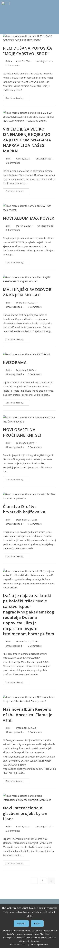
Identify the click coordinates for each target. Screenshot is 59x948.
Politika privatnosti (39, 944)
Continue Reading (17, 97)
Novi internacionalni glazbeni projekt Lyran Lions (25, 813)
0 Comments (13, 65)
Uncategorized (43, 61)
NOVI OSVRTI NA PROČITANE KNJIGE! (22, 432)
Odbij (37, 923)
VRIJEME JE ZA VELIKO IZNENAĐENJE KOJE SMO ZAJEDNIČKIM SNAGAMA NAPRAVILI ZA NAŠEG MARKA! (27, 139)
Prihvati (21, 923)
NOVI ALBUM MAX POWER (28, 218)
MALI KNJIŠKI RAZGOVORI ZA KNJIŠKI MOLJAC (28, 292)
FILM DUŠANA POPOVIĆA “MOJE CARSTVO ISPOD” (27, 50)
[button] (29, 29)
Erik (8, 61)
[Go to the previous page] (34, 881)
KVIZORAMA (15, 362)
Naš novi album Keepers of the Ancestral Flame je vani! (27, 714)
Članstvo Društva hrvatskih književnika (24, 509)
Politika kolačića (17, 944)
